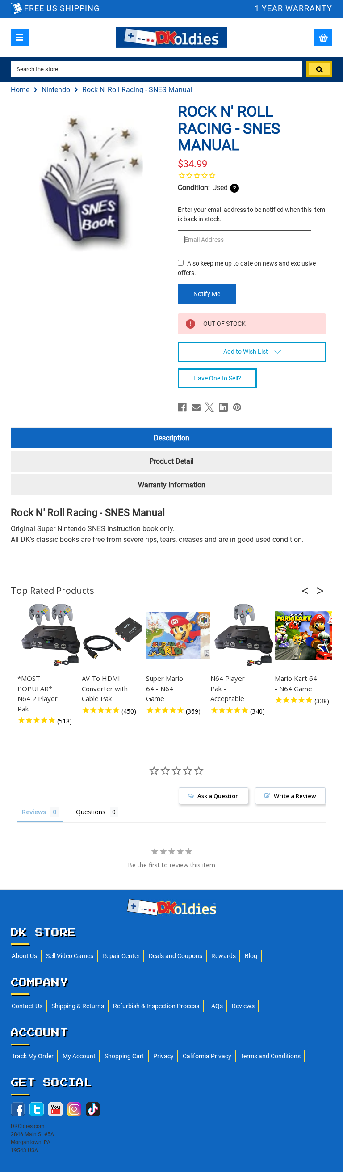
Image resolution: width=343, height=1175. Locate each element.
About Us (24, 955)
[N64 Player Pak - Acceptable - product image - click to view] (244, 635)
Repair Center (121, 955)
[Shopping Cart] (323, 37)
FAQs (215, 1006)
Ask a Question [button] (218, 796)
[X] (209, 407)
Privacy (163, 1056)
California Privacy (207, 1056)
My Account (79, 1056)
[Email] (196, 407)
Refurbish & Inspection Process (156, 1006)
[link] (252, 175)
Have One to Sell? (217, 378)
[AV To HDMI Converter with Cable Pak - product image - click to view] (115, 635)
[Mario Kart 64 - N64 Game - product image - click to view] (308, 635)
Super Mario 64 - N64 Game (164, 688)
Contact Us (27, 1006)
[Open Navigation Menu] (20, 37)
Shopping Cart (124, 1056)
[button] (307, 590)
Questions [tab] (90, 811)
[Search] (319, 69)
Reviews (243, 1006)
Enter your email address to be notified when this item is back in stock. (251, 214)
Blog (251, 955)
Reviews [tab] (34, 811)
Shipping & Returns (77, 1006)
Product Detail (171, 461)
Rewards (223, 955)
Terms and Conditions (270, 1056)
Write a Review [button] (295, 796)
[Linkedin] (223, 407)
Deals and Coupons (175, 955)
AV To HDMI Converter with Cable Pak (105, 688)
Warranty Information (171, 485)
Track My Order (33, 1056)
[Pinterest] (237, 407)
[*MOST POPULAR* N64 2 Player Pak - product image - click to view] (51, 635)
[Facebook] (182, 407)
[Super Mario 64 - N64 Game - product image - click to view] (179, 635)
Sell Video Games (69, 955)
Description (171, 438)
